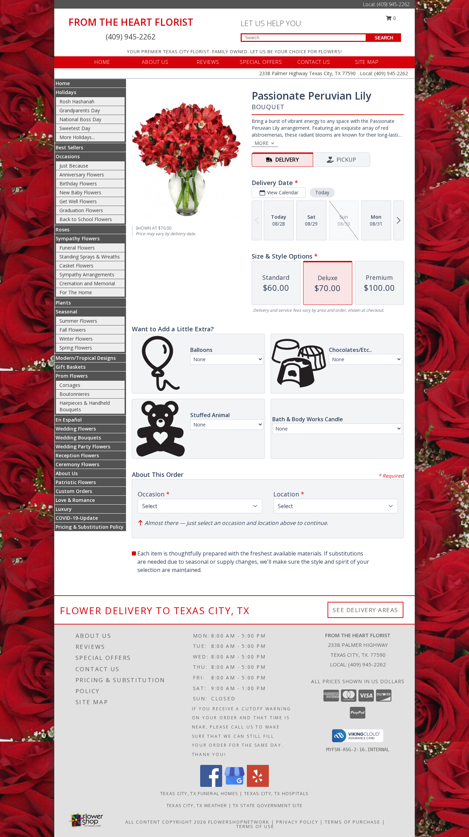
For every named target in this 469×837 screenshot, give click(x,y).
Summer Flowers (78, 321)
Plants (63, 302)
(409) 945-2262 (393, 4)
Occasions (68, 156)
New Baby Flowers (80, 192)
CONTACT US (313, 61)
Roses (62, 229)
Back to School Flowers (85, 219)
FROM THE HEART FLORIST (130, 21)
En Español (69, 419)
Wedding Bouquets (78, 437)
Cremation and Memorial (87, 283)
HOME (102, 61)
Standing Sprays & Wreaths (89, 256)
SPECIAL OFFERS (261, 61)
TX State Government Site (267, 805)
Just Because (73, 165)
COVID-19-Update (77, 518)
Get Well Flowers (78, 201)
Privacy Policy (297, 822)
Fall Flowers (72, 329)
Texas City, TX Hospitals (276, 793)
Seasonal (66, 311)
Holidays (66, 92)
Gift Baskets (70, 367)
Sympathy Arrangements (86, 274)
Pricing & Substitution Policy (90, 527)
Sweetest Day (74, 128)
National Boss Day (80, 119)
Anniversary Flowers (81, 174)
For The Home (75, 292)
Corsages (69, 385)
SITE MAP (367, 61)
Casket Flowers (76, 265)
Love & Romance (75, 500)
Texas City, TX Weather (197, 805)
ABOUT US (155, 61)
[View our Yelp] (258, 785)
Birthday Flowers (78, 183)
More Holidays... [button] (77, 137)
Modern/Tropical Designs (86, 358)
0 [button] (394, 18)
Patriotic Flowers (76, 482)
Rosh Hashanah (76, 101)
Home (63, 83)
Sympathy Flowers (78, 238)
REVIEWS (208, 61)
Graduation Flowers (81, 210)
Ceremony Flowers (77, 464)
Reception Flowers (77, 455)
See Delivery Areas (365, 610)
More (261, 143)
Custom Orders (74, 491)
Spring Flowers (75, 347)
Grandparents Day (79, 110)
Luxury (64, 509)
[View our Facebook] (211, 785)
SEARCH (384, 38)
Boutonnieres (74, 394)
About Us (67, 473)
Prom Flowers (72, 375)
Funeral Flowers (77, 247)
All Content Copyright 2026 (165, 822)
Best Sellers (69, 147)
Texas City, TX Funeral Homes (199, 793)
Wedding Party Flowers (83, 446)
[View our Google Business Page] (234, 785)
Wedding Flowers (76, 428)
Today (322, 192)
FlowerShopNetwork (239, 822)
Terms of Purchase (352, 822)
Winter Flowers (76, 338)
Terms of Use (255, 826)
